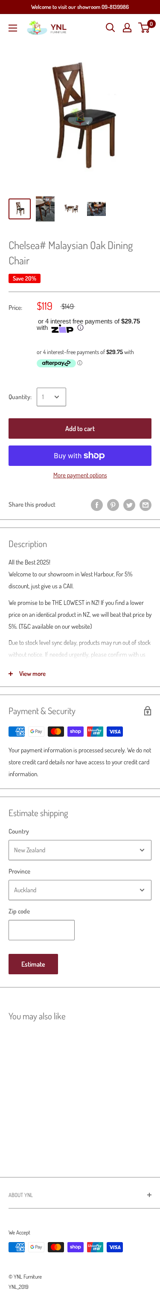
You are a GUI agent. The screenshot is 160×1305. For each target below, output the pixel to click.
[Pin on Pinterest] (113, 504)
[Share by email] (145, 504)
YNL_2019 (19, 1286)
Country (19, 831)
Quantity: (20, 397)
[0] (144, 28)
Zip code (19, 911)
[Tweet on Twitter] (129, 504)
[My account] (127, 27)
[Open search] (110, 27)
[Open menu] (13, 28)
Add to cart (80, 428)
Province (19, 871)
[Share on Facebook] (97, 504)
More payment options (80, 475)
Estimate (33, 964)
